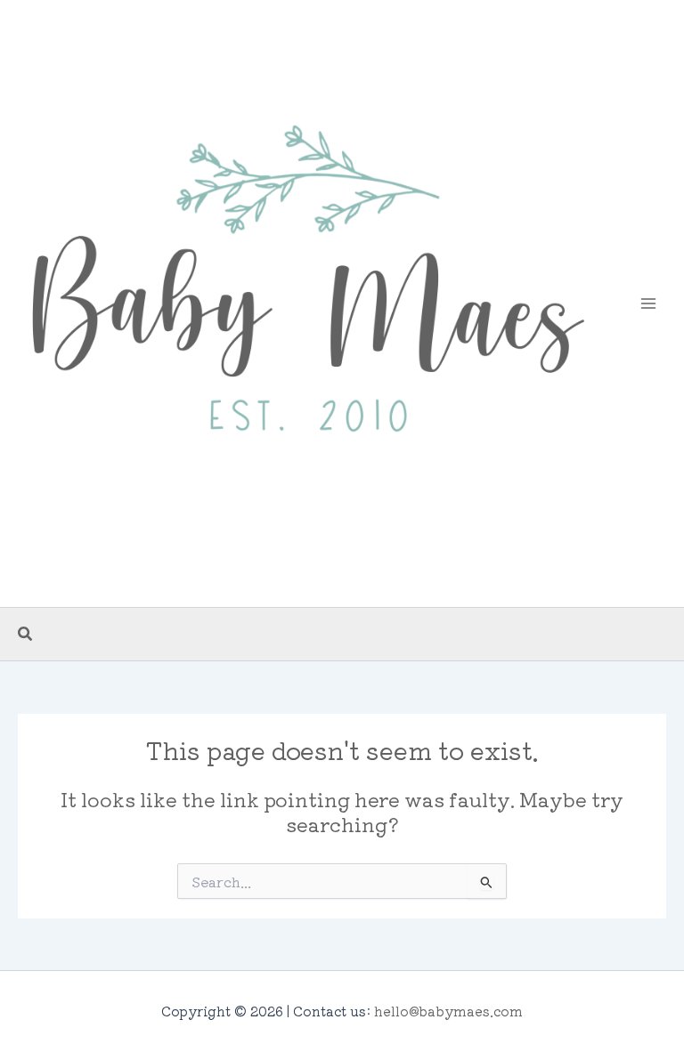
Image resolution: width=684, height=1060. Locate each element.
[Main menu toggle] (648, 303)
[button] (26, 634)
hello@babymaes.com (448, 1010)
